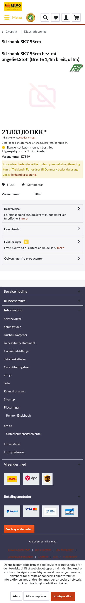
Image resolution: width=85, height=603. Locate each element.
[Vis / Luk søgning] (45, 17)
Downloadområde (19, 550)
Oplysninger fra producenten (23, 258)
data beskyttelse (15, 359)
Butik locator (43, 550)
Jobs (7, 383)
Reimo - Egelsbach (18, 415)
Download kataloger (20, 557)
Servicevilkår (12, 319)
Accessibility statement (19, 343)
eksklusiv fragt (27, 137)
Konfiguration (62, 596)
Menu (17, 17)
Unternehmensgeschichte (23, 434)
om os (8, 425)
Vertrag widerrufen (19, 529)
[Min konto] (65, 17)
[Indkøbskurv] (76, 17)
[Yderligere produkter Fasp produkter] (76, 68)
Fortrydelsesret (14, 452)
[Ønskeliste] (55, 17)
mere (23, 218)
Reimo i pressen (14, 391)
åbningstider (12, 327)
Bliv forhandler (65, 550)
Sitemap (9, 399)
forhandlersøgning (23, 174)
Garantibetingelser (16, 367)
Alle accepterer (36, 596)
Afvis (16, 596)
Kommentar (34, 184)
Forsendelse (12, 444)
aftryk (8, 375)
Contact (43, 557)
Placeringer (12, 407)
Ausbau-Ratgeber (15, 335)
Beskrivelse (12, 209)
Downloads (11, 229)
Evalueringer (12, 242)
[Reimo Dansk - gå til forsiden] (13, 6)
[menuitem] (13, 17)
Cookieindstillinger (17, 351)
